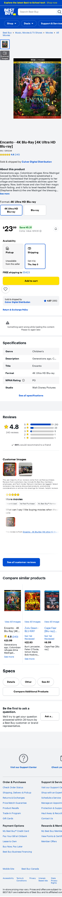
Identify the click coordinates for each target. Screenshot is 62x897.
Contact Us (47, 818)
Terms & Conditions (22, 879)
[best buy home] (10, 11)
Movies (49, 32)
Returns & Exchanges (14, 797)
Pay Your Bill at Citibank (15, 836)
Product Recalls (11, 808)
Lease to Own (10, 841)
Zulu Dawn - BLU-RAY (32, 630)
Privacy (32, 878)
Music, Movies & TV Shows (28, 32)
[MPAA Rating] (23, 380)
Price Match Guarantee (15, 802)
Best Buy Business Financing (17, 851)
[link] (21, 562)
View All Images (13, 621)
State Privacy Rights (54, 880)
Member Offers (49, 841)
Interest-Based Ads (43, 879)
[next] (56, 522)
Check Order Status (13, 787)
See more (4, 194)
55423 (26, 272)
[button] (12, 23)
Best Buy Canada (30, 869)
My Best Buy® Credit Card (16, 831)
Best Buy (7, 32)
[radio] (13, 256)
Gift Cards (8, 818)
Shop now (52, 2)
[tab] (11, 682)
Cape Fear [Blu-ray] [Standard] (50, 630)
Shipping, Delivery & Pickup (17, 792)
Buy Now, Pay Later (13, 846)
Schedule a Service (51, 797)
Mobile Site (8, 869)
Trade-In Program (12, 813)
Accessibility (8, 878)
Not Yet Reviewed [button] (29, 637)
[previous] (5, 522)
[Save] (5, 289)
